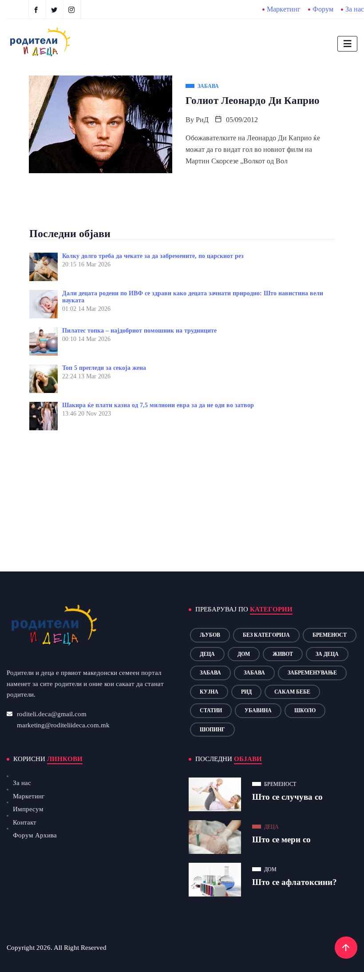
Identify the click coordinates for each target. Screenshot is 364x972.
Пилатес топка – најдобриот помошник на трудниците (139, 330)
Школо (305, 710)
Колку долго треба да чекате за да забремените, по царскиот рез (153, 256)
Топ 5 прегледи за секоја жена (104, 368)
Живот (283, 654)
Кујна (209, 692)
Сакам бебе (292, 692)
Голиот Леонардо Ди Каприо (253, 100)
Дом (243, 654)
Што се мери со (281, 839)
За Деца (327, 654)
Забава (210, 673)
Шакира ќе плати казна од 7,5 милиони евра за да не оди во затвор (158, 405)
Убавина (258, 710)
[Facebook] (37, 9)
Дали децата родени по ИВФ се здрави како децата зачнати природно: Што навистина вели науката (192, 297)
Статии (211, 710)
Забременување (312, 673)
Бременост (330, 635)
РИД (246, 692)
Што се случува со (287, 796)
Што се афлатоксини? (294, 882)
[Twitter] (55, 9)
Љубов (210, 635)
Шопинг (212, 729)
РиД (202, 119)
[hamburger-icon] (347, 44)
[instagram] (73, 9)
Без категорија (266, 635)
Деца (207, 654)
